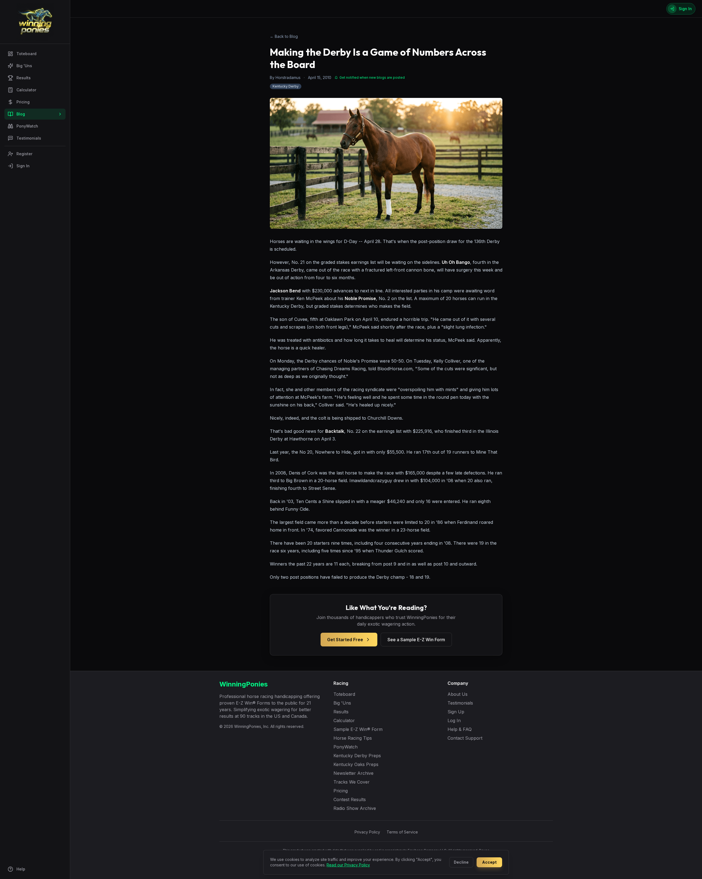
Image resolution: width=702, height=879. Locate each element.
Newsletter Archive (353, 773)
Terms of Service (402, 832)
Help (20, 869)
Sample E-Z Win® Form (358, 729)
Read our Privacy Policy (348, 865)
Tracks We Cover (351, 782)
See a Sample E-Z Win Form (416, 639)
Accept (489, 862)
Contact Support (465, 738)
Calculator (26, 89)
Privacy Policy (367, 832)
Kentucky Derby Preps (357, 755)
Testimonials (28, 138)
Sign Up (456, 711)
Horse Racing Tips (352, 738)
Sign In (23, 165)
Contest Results (349, 799)
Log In (454, 720)
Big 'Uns (24, 65)
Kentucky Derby (286, 86)
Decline (461, 862)
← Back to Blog (284, 36)
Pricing (23, 102)
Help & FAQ (460, 729)
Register (24, 153)
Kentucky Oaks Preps (355, 764)
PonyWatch (27, 126)
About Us (458, 694)
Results (23, 77)
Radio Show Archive (354, 808)
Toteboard (26, 53)
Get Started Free (345, 639)
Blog (20, 114)
